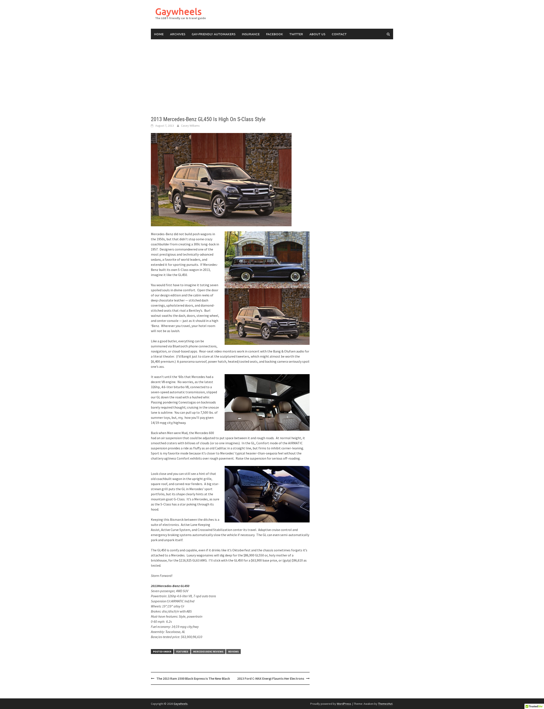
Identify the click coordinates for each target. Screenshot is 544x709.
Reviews (233, 651)
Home (159, 34)
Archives (177, 34)
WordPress (344, 704)
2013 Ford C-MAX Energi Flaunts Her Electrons (270, 678)
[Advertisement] (272, 77)
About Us (317, 34)
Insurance (251, 34)
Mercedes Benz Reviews (208, 651)
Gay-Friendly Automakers (213, 34)
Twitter (296, 34)
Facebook (274, 34)
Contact (339, 34)
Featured (182, 651)
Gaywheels (178, 11)
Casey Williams (190, 125)
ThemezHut (385, 704)
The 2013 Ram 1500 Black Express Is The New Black (193, 678)
